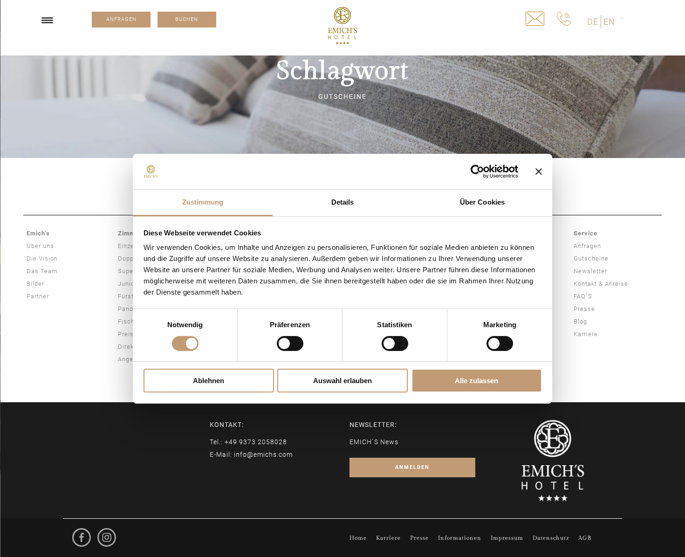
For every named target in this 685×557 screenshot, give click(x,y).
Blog (580, 321)
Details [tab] (342, 202)
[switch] (290, 343)
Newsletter (590, 271)
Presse (584, 308)
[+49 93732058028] (564, 19)
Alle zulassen (476, 381)
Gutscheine (591, 258)
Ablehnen (208, 381)
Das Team (42, 271)
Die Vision (42, 258)
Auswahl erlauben (342, 381)
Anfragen (587, 245)
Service (585, 233)
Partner (38, 296)
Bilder (35, 283)
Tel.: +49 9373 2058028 (248, 442)
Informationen (459, 538)
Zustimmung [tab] (203, 202)
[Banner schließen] (538, 171)
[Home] (342, 25)
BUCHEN (186, 19)
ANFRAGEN (121, 19)
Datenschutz (551, 538)
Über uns (40, 245)
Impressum (507, 538)
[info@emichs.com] (535, 19)
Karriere (586, 333)
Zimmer (130, 233)
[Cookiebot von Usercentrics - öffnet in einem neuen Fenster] (477, 172)
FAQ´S (583, 296)
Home (358, 538)
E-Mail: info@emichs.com (251, 454)
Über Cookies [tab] (482, 202)
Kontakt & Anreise (601, 283)
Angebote (132, 359)
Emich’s (38, 233)
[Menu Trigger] (47, 20)
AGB (584, 538)
